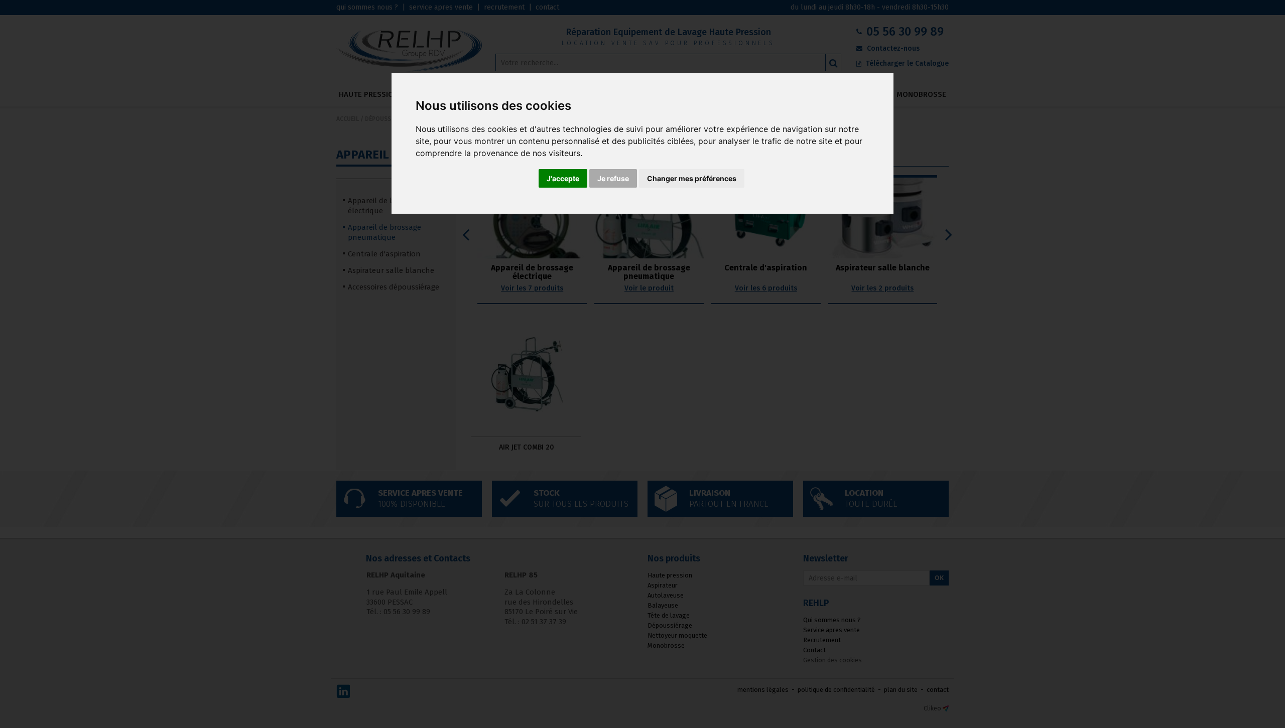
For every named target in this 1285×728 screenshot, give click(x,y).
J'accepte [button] (563, 178)
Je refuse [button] (613, 178)
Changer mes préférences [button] (691, 178)
